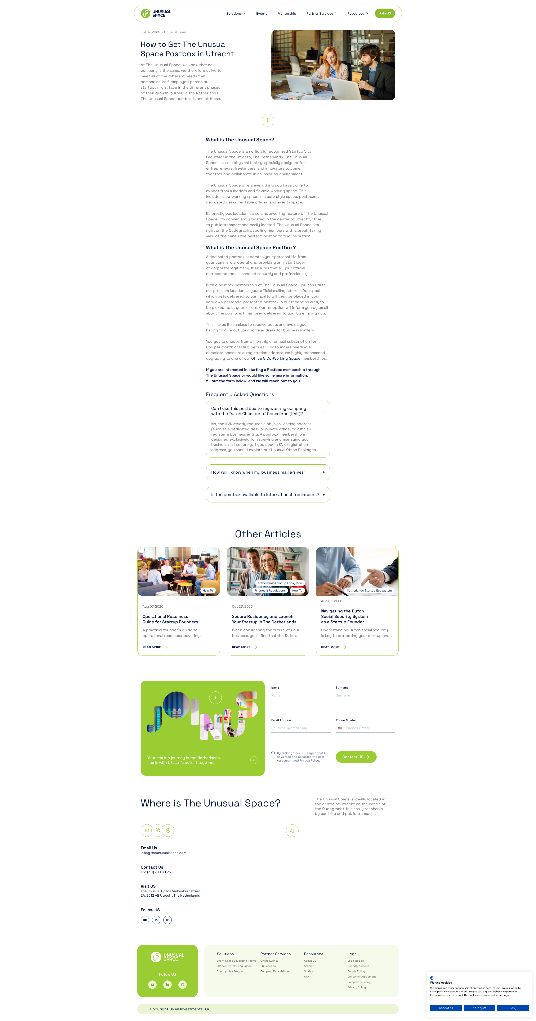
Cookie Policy (356, 971)
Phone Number (346, 720)
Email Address (281, 720)
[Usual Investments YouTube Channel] (145, 920)
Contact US (353, 756)
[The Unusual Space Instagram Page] (167, 920)
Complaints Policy (359, 982)
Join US (385, 13)
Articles (309, 966)
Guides (308, 971)
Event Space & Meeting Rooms (236, 960)
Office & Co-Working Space (275, 358)
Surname (342, 687)
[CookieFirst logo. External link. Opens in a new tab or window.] (431, 978)
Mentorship (287, 13)
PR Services (268, 966)
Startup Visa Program (230, 971)
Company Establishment (276, 971)
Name (275, 687)
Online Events (269, 960)
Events (261, 13)
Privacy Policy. (310, 760)
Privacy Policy (357, 987)
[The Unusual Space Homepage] (156, 13)
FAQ (306, 976)
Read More (152, 647)
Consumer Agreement (362, 976)
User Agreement (358, 966)
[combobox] (341, 728)
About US (310, 960)
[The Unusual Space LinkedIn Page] (156, 920)
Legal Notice (356, 960)
